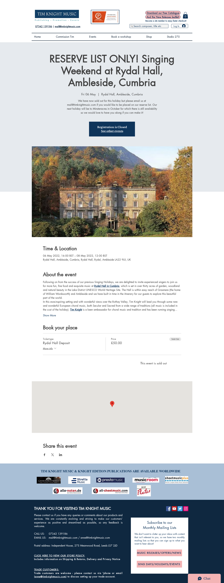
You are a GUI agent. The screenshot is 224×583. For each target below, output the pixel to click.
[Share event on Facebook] (44, 454)
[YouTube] (174, 508)
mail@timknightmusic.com (67, 26)
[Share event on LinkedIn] (60, 454)
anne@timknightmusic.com (95, 537)
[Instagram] (185, 508)
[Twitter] (180, 508)
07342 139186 (43, 26)
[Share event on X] (52, 454)
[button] (185, 15)
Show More (49, 315)
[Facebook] (168, 508)
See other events (112, 131)
